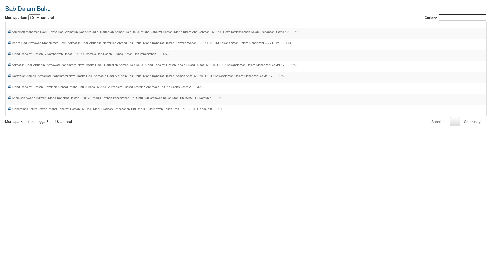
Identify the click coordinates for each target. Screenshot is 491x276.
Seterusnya (473, 121)
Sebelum (438, 121)
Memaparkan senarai (29, 17)
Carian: (431, 17)
